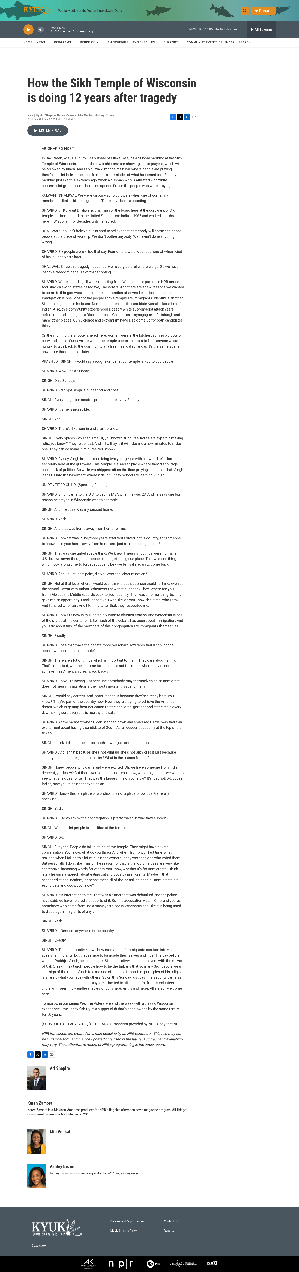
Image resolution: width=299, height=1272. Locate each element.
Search (245, 42)
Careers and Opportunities (127, 1221)
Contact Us (171, 1221)
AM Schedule (118, 42)
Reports (169, 1230)
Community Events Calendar (211, 42)
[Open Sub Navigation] (48, 42)
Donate (265, 11)
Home (27, 42)
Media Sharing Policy (123, 1230)
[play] (28, 29)
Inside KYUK (89, 42)
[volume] (40, 29)
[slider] (47, 29)
